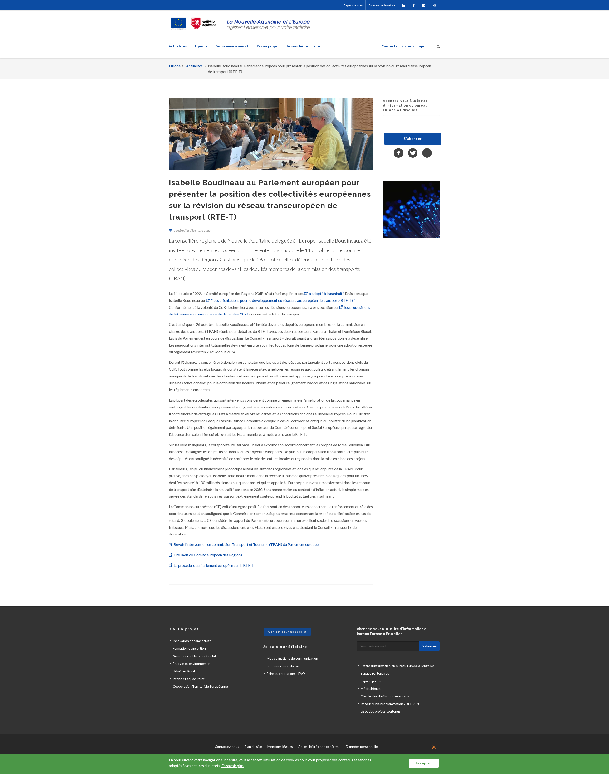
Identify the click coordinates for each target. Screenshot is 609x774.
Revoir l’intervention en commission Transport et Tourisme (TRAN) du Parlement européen (248, 544)
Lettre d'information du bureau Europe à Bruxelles (398, 666)
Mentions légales (280, 747)
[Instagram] (423, 5)
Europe (175, 66)
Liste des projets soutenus (381, 711)
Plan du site (253, 747)
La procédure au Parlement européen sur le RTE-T (214, 565)
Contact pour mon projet (287, 631)
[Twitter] (412, 153)
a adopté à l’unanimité (326, 293)
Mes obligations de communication (292, 658)
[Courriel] (427, 153)
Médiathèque (371, 688)
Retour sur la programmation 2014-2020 (390, 704)
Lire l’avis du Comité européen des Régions (208, 555)
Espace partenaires (375, 673)
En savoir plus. (232, 765)
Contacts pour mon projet (404, 46)
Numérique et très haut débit (194, 656)
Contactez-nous (227, 747)
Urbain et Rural (184, 671)
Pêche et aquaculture (189, 679)
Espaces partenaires (381, 5)
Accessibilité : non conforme (319, 747)
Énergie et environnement (192, 663)
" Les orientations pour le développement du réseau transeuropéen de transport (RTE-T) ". (283, 300)
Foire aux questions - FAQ (286, 673)
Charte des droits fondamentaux (385, 696)
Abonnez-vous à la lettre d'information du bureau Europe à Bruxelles (405, 105)
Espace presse (353, 5)
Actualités (178, 46)
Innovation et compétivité (192, 641)
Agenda (201, 46)
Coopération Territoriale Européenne (200, 686)
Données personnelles (362, 747)
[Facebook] (413, 5)
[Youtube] (434, 5)
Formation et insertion (189, 648)
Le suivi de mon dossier (284, 666)
